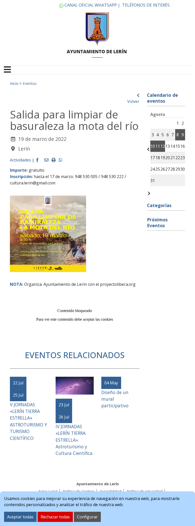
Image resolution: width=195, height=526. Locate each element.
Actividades (20, 160)
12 (162, 146)
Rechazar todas (55, 517)
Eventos (30, 83)
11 (157, 146)
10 (152, 146)
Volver (133, 101)
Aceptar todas (20, 517)
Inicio (14, 83)
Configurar (87, 517)
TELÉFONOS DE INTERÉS (146, 5)
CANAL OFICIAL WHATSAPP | (91, 5)
